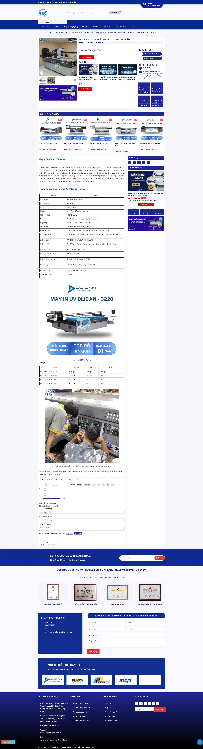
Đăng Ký (159, 709)
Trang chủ (50, 32)
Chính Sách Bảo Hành (80, 703)
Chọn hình (69, 533)
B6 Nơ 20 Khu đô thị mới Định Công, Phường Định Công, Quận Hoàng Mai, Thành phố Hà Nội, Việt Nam (152, 75)
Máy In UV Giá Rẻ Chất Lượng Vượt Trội (103, 32)
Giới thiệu (56, 27)
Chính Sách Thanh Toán (81, 721)
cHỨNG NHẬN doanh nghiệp (53, 604)
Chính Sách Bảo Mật (80, 712)
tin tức (133, 27)
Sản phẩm (59, 32)
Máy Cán (108, 708)
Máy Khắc (96, 27)
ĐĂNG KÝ (159, 558)
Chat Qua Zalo (85, 89)
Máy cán (85, 27)
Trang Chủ (45, 27)
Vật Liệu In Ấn (110, 716)
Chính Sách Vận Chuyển (81, 708)
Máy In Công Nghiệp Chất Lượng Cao (77, 32)
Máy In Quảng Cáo (111, 712)
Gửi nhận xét (78, 533)
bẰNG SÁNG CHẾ (85, 604)
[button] (74, 56)
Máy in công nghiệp (71, 27)
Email (47, 629)
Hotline (48, 622)
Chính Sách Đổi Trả (79, 716)
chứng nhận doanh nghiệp (118, 604)
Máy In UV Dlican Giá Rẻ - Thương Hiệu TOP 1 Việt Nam (137, 32)
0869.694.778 (154, 5)
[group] (53, 680)
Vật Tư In (107, 27)
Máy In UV (108, 703)
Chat (133, 213)
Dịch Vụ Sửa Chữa (120, 27)
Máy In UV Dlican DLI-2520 (73, 143)
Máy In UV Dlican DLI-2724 (99, 143)
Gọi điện (145, 213)
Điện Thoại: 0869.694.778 (49, 726)
